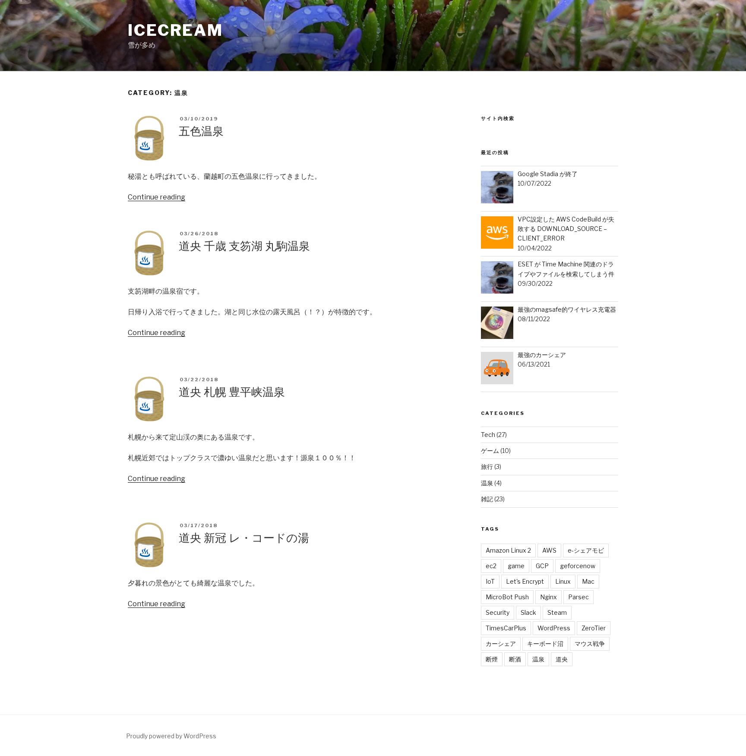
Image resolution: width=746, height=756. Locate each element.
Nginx (548, 597)
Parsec (578, 597)
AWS (549, 550)
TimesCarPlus (506, 628)
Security (497, 612)
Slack (528, 612)
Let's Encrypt (525, 581)
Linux (563, 581)
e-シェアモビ (586, 550)
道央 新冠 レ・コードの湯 (244, 537)
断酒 (515, 659)
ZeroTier (594, 628)
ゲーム (490, 450)
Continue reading (156, 197)
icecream (175, 30)
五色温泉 (201, 131)
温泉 (487, 483)
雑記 (487, 499)
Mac (588, 581)
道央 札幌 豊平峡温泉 (232, 392)
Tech (488, 434)
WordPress (553, 628)
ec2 (491, 565)
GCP (542, 565)
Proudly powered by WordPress (171, 736)
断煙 (492, 659)
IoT (490, 581)
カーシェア (501, 643)
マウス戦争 (590, 643)
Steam (557, 612)
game (516, 565)
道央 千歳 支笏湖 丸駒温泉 (244, 246)
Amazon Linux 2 (508, 550)
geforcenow (577, 565)
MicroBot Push (507, 597)
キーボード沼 (545, 643)
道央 (562, 659)
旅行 (487, 466)
